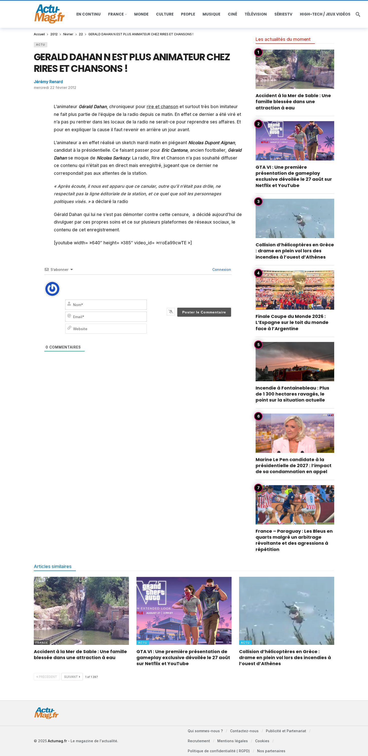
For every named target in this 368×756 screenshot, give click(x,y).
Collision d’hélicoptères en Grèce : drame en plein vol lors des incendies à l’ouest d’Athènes (295, 251)
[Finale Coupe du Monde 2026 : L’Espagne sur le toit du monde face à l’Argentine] (295, 290)
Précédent (48, 677)
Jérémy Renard (48, 81)
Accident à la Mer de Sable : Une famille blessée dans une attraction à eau (293, 101)
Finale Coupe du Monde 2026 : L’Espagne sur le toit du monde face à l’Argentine (292, 322)
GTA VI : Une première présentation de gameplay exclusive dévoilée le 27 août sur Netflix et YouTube (294, 176)
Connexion (221, 269)
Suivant (71, 677)
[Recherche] (358, 14)
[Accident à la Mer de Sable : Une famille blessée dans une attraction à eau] (295, 69)
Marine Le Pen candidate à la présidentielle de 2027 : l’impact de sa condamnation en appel (293, 465)
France (42, 642)
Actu (40, 44)
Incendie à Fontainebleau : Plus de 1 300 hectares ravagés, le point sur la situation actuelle (292, 394)
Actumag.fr (57, 741)
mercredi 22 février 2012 (55, 87)
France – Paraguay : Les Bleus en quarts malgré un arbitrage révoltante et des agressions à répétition (294, 540)
